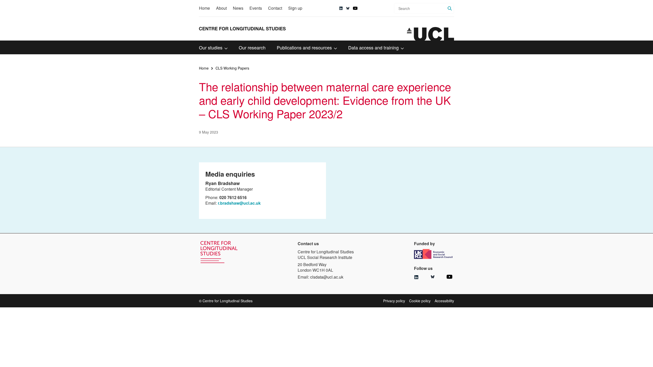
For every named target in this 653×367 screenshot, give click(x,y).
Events (255, 8)
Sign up (295, 8)
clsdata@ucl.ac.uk (326, 277)
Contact (275, 8)
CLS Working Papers (232, 68)
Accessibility (444, 300)
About (221, 8)
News (238, 8)
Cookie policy (420, 300)
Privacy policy (394, 300)
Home (204, 8)
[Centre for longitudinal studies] (430, 34)
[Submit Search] (450, 8)
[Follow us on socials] (341, 8)
